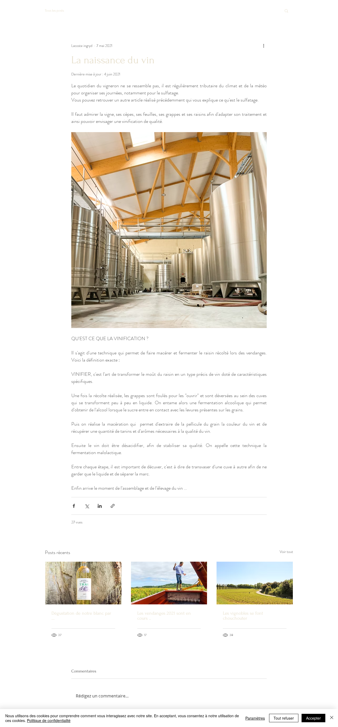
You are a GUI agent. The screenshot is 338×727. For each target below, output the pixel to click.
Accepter (313, 718)
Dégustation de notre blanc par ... (81, 616)
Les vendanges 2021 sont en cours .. (164, 616)
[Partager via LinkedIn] (99, 505)
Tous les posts (54, 10)
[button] (286, 10)
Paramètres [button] (255, 718)
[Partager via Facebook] (73, 505)
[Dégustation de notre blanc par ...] (83, 583)
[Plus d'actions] (263, 45)
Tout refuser (284, 718)
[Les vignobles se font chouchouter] (255, 583)
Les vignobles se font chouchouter (243, 616)
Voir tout (286, 551)
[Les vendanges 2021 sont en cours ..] (169, 583)
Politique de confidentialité (49, 720)
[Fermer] (331, 718)
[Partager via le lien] (112, 505)
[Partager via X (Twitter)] (86, 505)
